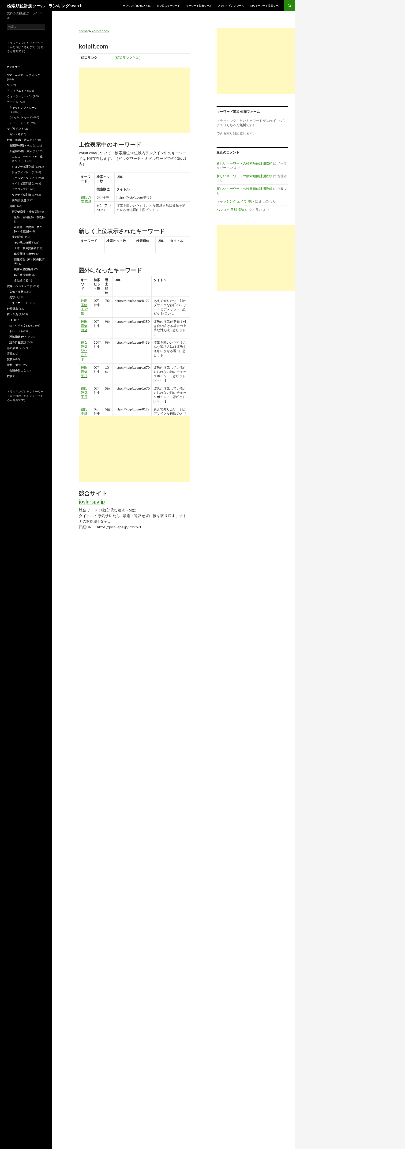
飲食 (10, 376)
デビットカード (19, 123)
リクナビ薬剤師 (21, 194)
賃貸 (10, 359)
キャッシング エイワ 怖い (235, 201)
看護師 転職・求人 (20, 145)
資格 (12, 206)
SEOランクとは (127, 58)
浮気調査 (12, 348)
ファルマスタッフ (23, 178)
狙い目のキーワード (168, 5)
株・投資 (12, 314)
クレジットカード (20, 117)
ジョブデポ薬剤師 (23, 166)
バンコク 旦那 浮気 (230, 210)
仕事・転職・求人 (18, 140)
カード (11, 102)
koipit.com (100, 31)
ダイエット (19, 303)
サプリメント (15, 128)
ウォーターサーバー (19, 96)
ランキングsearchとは (137, 5)
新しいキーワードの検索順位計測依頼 (244, 163)
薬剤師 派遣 (19, 200)
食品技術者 (21, 280)
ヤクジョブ (19, 189)
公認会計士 (16, 370)
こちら (25, 47)
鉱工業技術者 (22, 275)
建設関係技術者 (24, 253)
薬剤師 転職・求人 (20, 151)
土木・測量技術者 (25, 248)
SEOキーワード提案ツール (265, 5)
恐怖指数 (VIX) (18, 336)
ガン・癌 (15, 134)
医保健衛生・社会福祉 (26, 211)
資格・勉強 (14, 365)
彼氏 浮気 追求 (86, 199)
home (83, 31)
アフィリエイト (17, 90)
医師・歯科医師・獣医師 (29, 217)
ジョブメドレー (21, 172)
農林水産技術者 (24, 269)
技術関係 (17, 237)
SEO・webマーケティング (23, 75)
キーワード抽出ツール (199, 5)
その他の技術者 (24, 242)
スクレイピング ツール (231, 5)
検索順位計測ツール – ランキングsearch (44, 5)
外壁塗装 (12, 308)
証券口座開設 (17, 342)
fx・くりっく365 (20, 325)
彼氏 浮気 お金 (84, 325)
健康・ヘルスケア (18, 286)
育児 (10, 353)
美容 (12, 297)
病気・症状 (16, 291)
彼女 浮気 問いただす (84, 350)
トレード (15, 331)
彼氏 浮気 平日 (84, 371)
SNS (9, 85)
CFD (12, 320)
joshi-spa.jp (92, 501)
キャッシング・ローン (23, 107)
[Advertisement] (134, 100)
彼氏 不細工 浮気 (84, 307)
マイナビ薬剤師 (21, 183)
